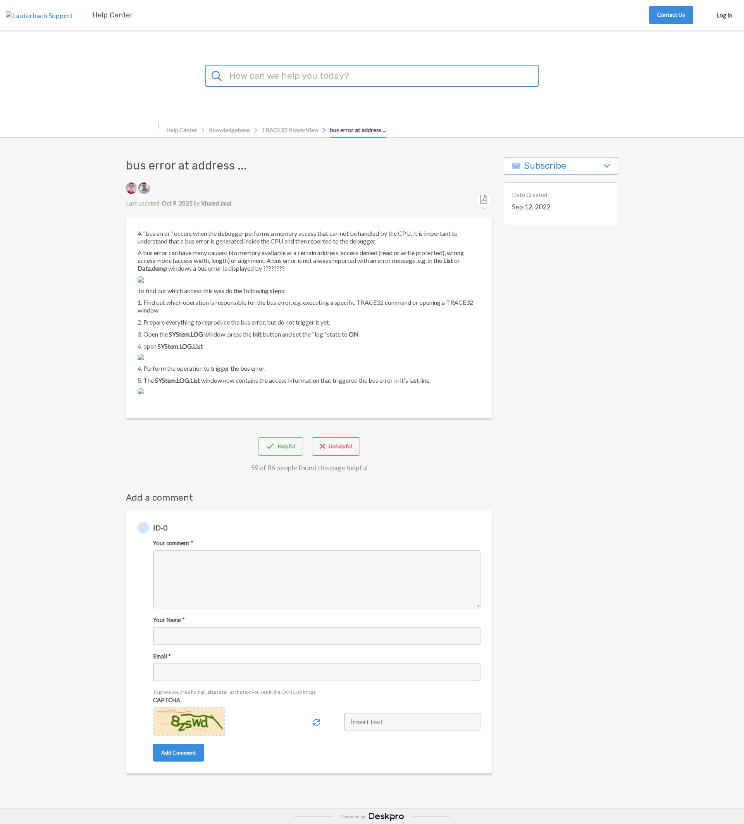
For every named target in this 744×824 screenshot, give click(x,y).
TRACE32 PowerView (290, 129)
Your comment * (173, 542)
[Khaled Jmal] (144, 188)
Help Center (181, 129)
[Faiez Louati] (131, 188)
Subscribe (545, 166)
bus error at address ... (358, 129)
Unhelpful (340, 446)
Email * (162, 656)
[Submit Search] (218, 75)
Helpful (286, 446)
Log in (724, 15)
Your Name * (169, 619)
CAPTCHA (166, 699)
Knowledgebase (229, 129)
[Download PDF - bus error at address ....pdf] (483, 200)
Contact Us (671, 14)
